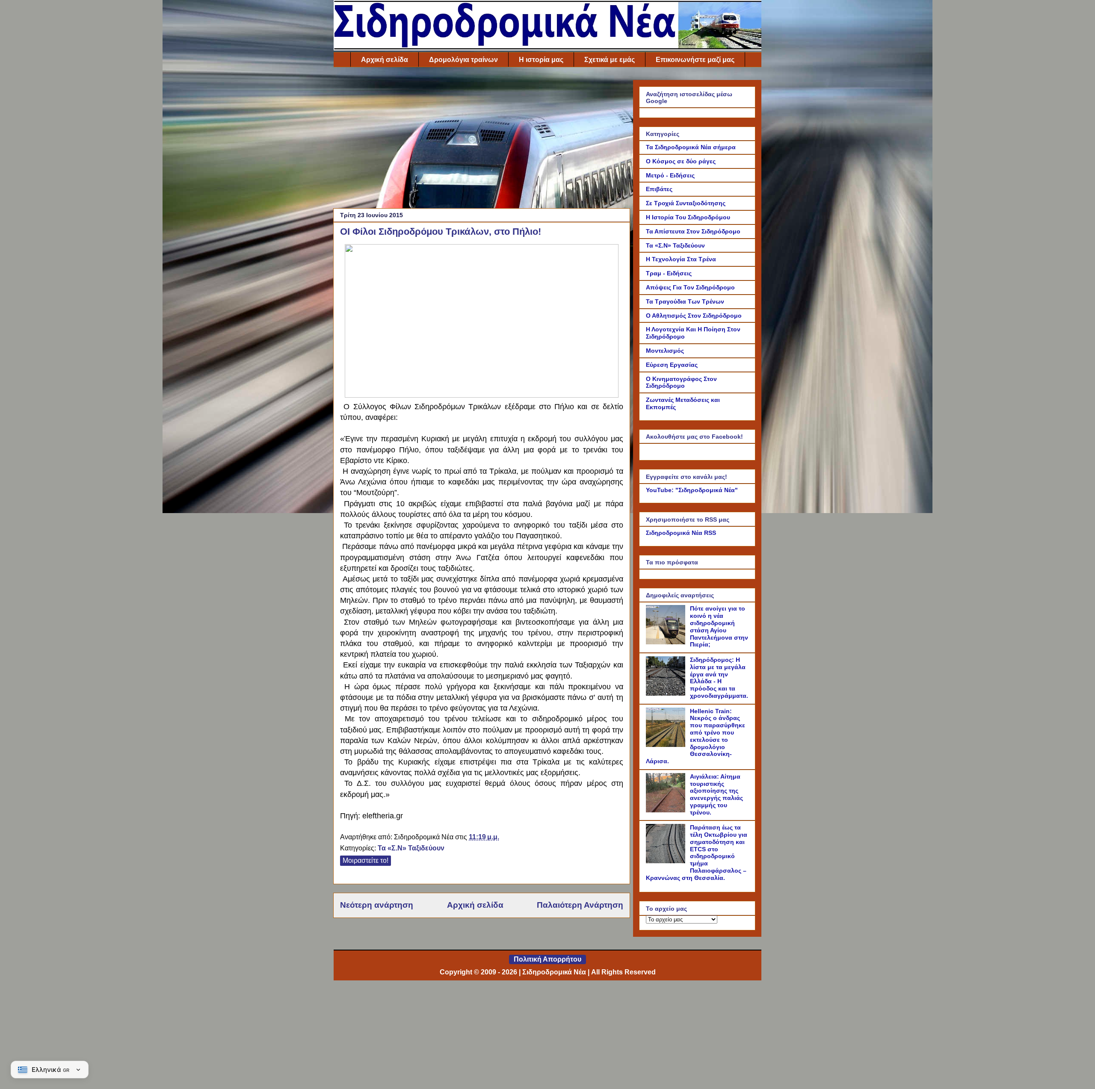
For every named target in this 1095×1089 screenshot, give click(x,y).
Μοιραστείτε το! (365, 860)
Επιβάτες (659, 189)
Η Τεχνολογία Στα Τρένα (681, 259)
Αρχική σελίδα (384, 59)
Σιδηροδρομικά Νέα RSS (681, 532)
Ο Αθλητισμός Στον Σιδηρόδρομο (694, 315)
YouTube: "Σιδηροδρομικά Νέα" (692, 490)
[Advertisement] (482, 140)
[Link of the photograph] (482, 394)
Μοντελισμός (665, 350)
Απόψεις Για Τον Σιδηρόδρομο (690, 287)
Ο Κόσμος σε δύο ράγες (681, 161)
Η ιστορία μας (541, 59)
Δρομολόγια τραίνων (463, 59)
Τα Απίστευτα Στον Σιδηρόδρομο (693, 231)
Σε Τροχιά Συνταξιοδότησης (685, 203)
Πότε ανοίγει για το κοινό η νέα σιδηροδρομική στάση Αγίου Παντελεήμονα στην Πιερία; (719, 626)
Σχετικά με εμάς (609, 59)
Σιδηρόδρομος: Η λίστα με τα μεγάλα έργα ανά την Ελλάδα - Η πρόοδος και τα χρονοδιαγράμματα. (719, 677)
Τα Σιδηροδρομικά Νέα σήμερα (691, 147)
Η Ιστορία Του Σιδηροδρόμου (688, 217)
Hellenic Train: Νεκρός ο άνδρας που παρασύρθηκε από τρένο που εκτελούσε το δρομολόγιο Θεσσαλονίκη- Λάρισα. (695, 736)
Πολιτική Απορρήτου (547, 959)
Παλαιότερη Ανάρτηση (580, 904)
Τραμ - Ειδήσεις (669, 273)
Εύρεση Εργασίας (672, 364)
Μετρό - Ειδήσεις (670, 175)
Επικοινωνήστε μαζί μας (695, 59)
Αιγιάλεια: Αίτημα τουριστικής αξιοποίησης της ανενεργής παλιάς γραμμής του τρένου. (716, 794)
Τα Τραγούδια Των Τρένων (685, 301)
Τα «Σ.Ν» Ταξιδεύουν (411, 848)
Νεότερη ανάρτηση (376, 904)
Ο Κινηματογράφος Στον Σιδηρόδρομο (681, 382)
